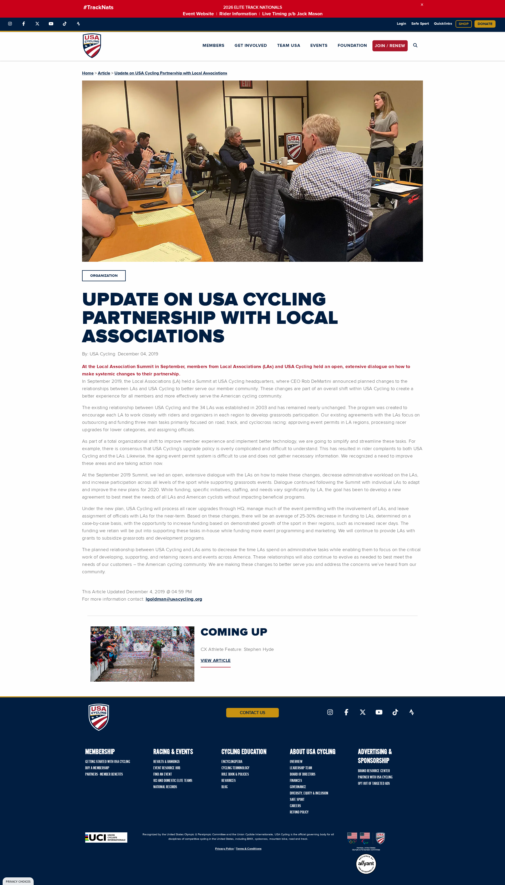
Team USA (288, 45)
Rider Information (238, 14)
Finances (296, 781)
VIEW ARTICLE (216, 660)
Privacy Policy (224, 848)
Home (88, 73)
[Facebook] (23, 24)
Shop (464, 24)
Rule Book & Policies (235, 774)
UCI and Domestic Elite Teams (172, 781)
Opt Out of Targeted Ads (374, 784)
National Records (165, 787)
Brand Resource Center (374, 771)
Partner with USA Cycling (375, 777)
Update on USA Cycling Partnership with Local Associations (170, 73)
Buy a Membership (97, 768)
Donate (485, 24)
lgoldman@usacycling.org (174, 599)
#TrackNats (98, 8)
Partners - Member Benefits (104, 774)
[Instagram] (10, 24)
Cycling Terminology (235, 768)
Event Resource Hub (166, 768)
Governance (298, 787)
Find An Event (162, 774)
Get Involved (251, 45)
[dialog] (18, 881)
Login (401, 24)
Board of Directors (302, 774)
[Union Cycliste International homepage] (106, 837)
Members (214, 45)
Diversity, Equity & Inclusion (309, 793)
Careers (295, 806)
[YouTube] (51, 24)
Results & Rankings (166, 762)
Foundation (352, 45)
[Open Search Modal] (415, 45)
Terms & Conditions (248, 848)
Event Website (198, 14)
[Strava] (78, 24)
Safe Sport (420, 24)
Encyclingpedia (231, 762)
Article (104, 73)
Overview (296, 762)
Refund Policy (299, 812)
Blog (224, 787)
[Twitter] (37, 24)
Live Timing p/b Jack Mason (292, 14)
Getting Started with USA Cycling (107, 762)
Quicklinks (443, 24)
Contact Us (252, 713)
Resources (228, 781)
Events (319, 45)
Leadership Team (301, 768)
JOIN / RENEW (390, 46)
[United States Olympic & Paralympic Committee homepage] (366, 841)
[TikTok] (64, 24)
